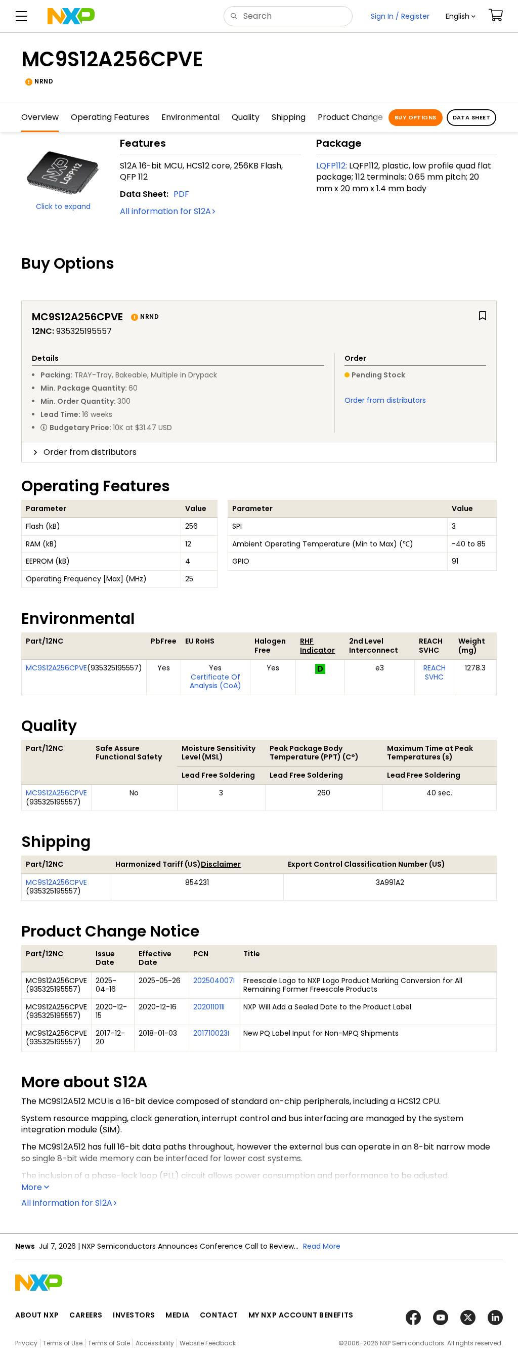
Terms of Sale (109, 1343)
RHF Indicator (317, 645)
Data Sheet (471, 117)
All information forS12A (165, 211)
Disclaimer (221, 864)
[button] (461, 16)
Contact (219, 1315)
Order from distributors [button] (90, 452)
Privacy (26, 1343)
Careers (86, 1315)
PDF (181, 194)
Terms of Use (62, 1343)
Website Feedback (208, 1343)
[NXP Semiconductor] (71, 16)
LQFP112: (331, 166)
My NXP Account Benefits (301, 1315)
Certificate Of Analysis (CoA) (215, 681)
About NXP (37, 1315)
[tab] (259, 452)
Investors (134, 1315)
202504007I (214, 980)
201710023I (211, 1033)
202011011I (209, 1007)
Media (177, 1315)
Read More (321, 1246)
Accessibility (155, 1343)
